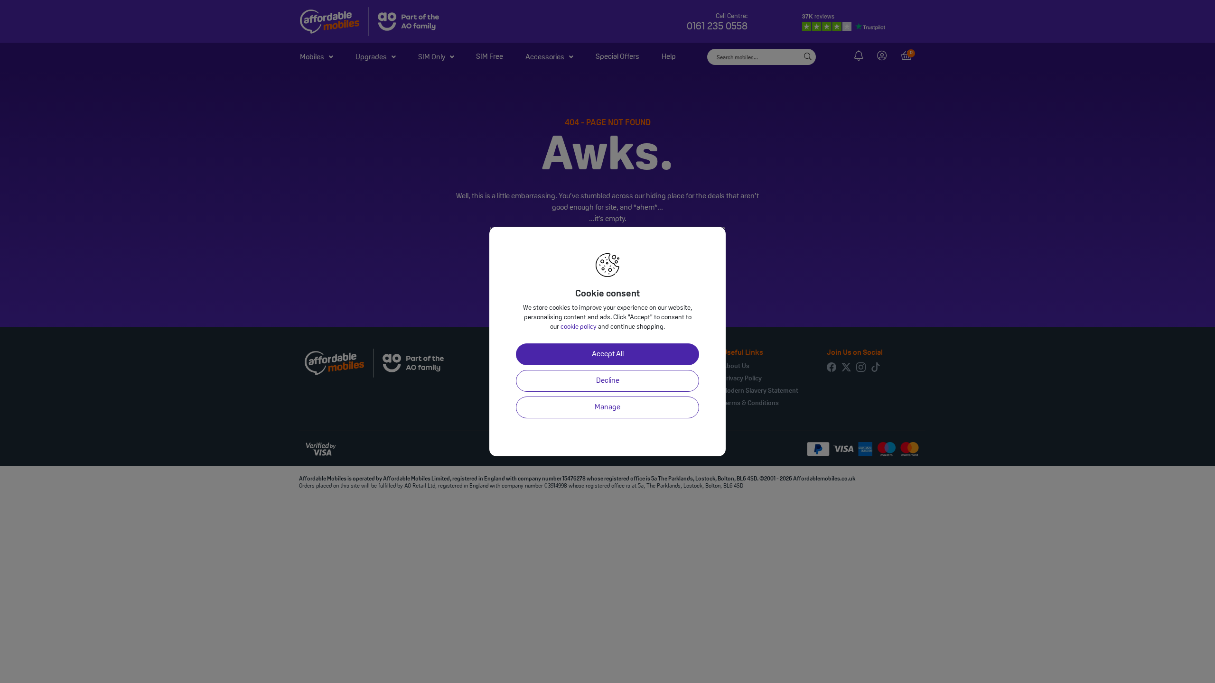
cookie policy (579, 327)
